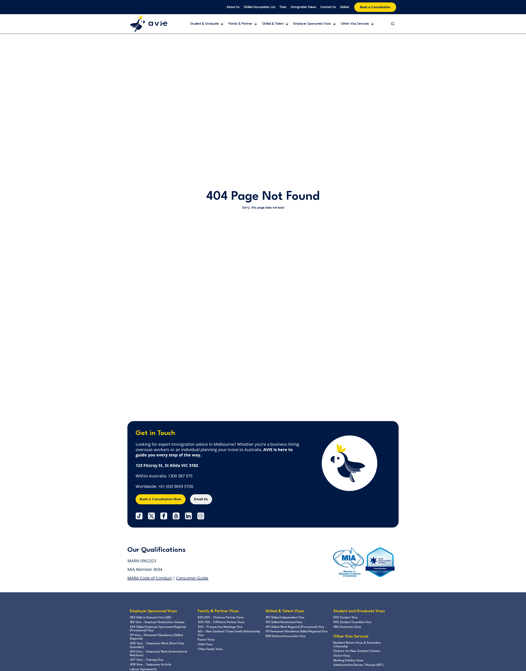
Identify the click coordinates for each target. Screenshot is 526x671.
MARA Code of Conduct (149, 578)
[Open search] (392, 23)
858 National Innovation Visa (285, 636)
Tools (282, 7)
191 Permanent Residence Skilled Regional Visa (296, 631)
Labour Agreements (143, 669)
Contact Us (328, 7)
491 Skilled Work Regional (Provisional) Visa (294, 627)
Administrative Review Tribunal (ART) (358, 665)
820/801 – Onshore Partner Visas (221, 617)
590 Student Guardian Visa (352, 622)
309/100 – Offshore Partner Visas (221, 622)
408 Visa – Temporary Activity (150, 664)
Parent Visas (206, 639)
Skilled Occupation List (259, 7)
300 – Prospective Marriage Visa (220, 627)
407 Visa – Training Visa (146, 660)
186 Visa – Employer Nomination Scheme (157, 622)
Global (344, 7)
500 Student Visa (345, 617)
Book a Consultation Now (160, 499)
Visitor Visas (341, 655)
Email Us (201, 499)
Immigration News (303, 7)
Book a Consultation (375, 7)
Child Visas (205, 644)
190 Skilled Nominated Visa (283, 622)
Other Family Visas (210, 649)
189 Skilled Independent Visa (284, 617)
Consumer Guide (192, 578)
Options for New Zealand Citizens (356, 651)
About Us (233, 7)
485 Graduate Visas (347, 627)
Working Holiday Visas (348, 660)
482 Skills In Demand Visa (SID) (150, 617)
